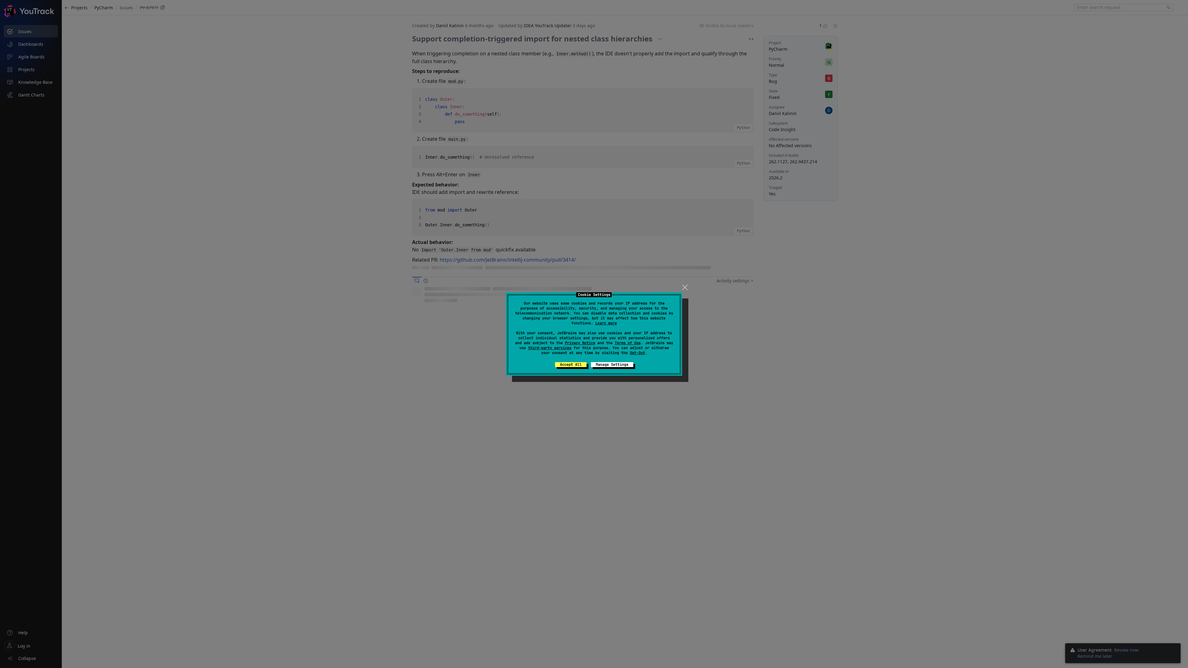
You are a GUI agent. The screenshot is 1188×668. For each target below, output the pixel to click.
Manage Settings (612, 364)
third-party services (549, 347)
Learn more (606, 323)
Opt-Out (637, 352)
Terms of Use (628, 342)
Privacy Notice (580, 342)
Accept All (571, 364)
